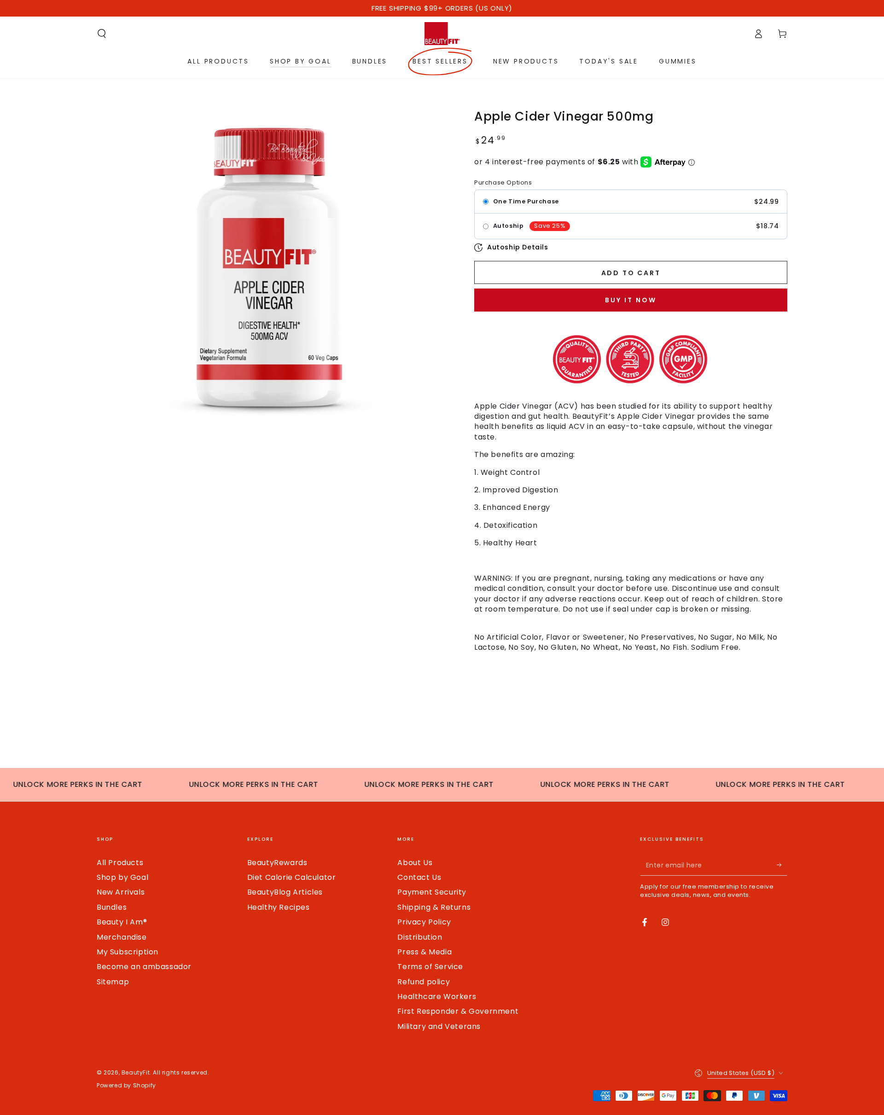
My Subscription (127, 952)
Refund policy (423, 981)
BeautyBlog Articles (285, 892)
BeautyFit (136, 1072)
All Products (120, 862)
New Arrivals (121, 892)
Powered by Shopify (126, 1085)
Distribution (419, 937)
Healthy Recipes (278, 907)
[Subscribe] (782, 865)
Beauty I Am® (122, 922)
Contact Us (419, 877)
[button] (102, 33)
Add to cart (631, 272)
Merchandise (122, 937)
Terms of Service (430, 966)
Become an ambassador (144, 966)
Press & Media (424, 952)
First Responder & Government (457, 1011)
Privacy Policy (424, 922)
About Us (414, 862)
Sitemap (113, 981)
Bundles (112, 907)
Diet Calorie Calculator (291, 877)
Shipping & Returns (434, 907)
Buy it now (631, 300)
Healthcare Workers (436, 996)
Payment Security (431, 892)
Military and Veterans (439, 1026)
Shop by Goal (122, 877)
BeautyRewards (277, 862)
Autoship (508, 226)
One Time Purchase (526, 202)
